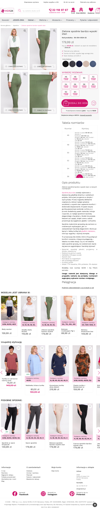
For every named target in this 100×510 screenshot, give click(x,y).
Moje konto (55, 471)
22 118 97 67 (60, 10)
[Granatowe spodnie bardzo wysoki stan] (79, 64)
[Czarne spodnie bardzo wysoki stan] (65, 64)
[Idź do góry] (95, 505)
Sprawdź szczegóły (86, 115)
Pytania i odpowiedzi (33, 477)
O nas (3, 471)
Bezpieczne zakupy (32, 479)
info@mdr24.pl (81, 489)
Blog (2, 481)
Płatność (29, 475)
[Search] (19, 10)
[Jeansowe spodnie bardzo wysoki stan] (93, 64)
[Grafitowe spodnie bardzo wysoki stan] (72, 64)
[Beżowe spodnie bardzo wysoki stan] (86, 64)
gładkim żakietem (88, 231)
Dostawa (29, 471)
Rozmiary (4, 473)
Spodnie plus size (68, 193)
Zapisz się (67, 47)
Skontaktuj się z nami (8, 479)
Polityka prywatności (8, 477)
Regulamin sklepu (7, 475)
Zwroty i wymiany (32, 473)
